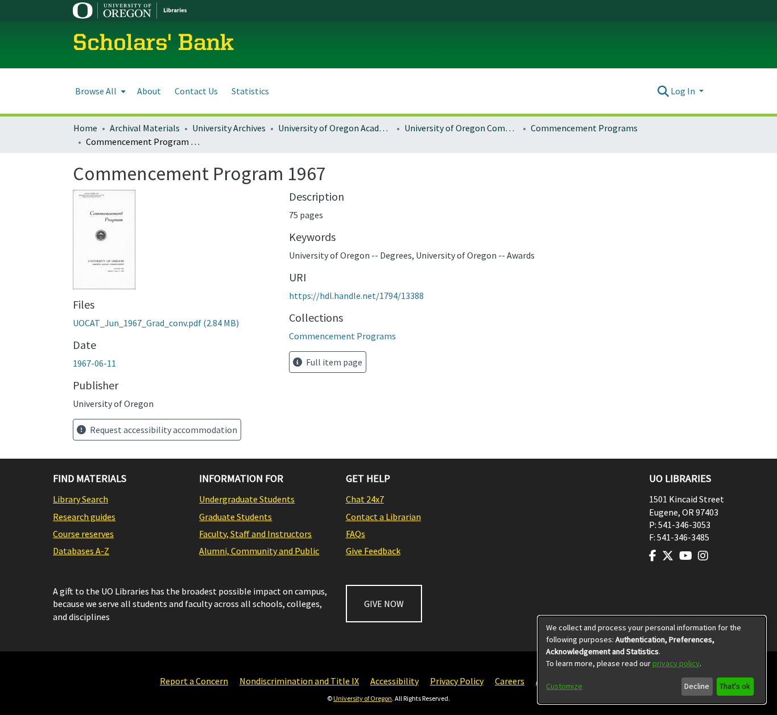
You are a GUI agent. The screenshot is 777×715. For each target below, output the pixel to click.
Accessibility (394, 681)
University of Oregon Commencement (461, 128)
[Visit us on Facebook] (652, 556)
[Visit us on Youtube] (685, 556)
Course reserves (83, 533)
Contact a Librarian (383, 516)
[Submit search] (663, 91)
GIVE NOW (384, 603)
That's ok (735, 686)
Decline (696, 686)
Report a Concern (194, 681)
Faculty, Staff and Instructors (255, 533)
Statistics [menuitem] (250, 91)
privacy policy (676, 663)
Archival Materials (145, 128)
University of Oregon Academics (335, 128)
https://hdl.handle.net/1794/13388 (356, 295)
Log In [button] (684, 91)
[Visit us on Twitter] (667, 556)
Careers (509, 681)
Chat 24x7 (365, 499)
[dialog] (652, 660)
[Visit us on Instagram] (703, 556)
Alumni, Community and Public (259, 550)
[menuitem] (99, 91)
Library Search (80, 499)
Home (85, 128)
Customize (564, 686)
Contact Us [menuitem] (196, 91)
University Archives (229, 128)
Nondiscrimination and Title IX (299, 681)
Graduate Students (235, 516)
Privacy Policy (456, 681)
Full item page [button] (333, 362)
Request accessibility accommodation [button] (162, 429)
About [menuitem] (149, 91)
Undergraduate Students (247, 499)
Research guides (84, 516)
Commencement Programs (584, 128)
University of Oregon (362, 698)
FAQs (355, 533)
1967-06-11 (94, 363)
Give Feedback (373, 550)
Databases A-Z (81, 550)
